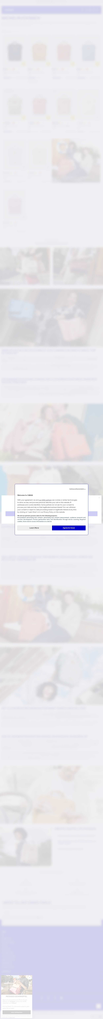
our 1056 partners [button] (45, 500)
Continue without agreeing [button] (77, 489)
